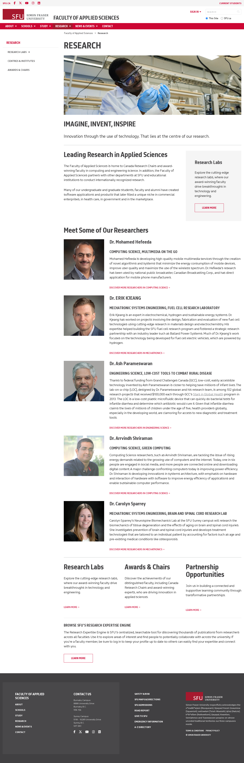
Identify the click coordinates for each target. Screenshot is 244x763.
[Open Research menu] (70, 26)
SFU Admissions (143, 704)
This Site (213, 18)
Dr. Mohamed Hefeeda (130, 242)
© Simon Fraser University (198, 735)
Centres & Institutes (21, 61)
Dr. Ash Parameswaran (130, 363)
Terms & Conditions (195, 730)
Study (44, 26)
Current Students (230, 3)
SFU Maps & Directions (147, 699)
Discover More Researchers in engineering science (139, 427)
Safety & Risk (142, 693)
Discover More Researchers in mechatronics (135, 353)
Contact (107, 26)
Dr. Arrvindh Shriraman (130, 438)
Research (61, 26)
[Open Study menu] (50, 26)
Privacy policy (213, 730)
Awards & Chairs (18, 70)
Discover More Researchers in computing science (138, 287)
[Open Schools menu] (35, 26)
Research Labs (17, 52)
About (9, 26)
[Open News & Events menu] (97, 26)
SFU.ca (227, 18)
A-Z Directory (143, 727)
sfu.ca (6, 3)
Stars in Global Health (208, 394)
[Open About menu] (16, 26)
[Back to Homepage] (26, 14)
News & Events (84, 26)
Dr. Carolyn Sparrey (127, 504)
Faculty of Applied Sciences (86, 17)
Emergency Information (149, 721)
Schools (26, 26)
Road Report (142, 710)
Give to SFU (141, 716)
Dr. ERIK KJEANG (125, 298)
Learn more (209, 207)
